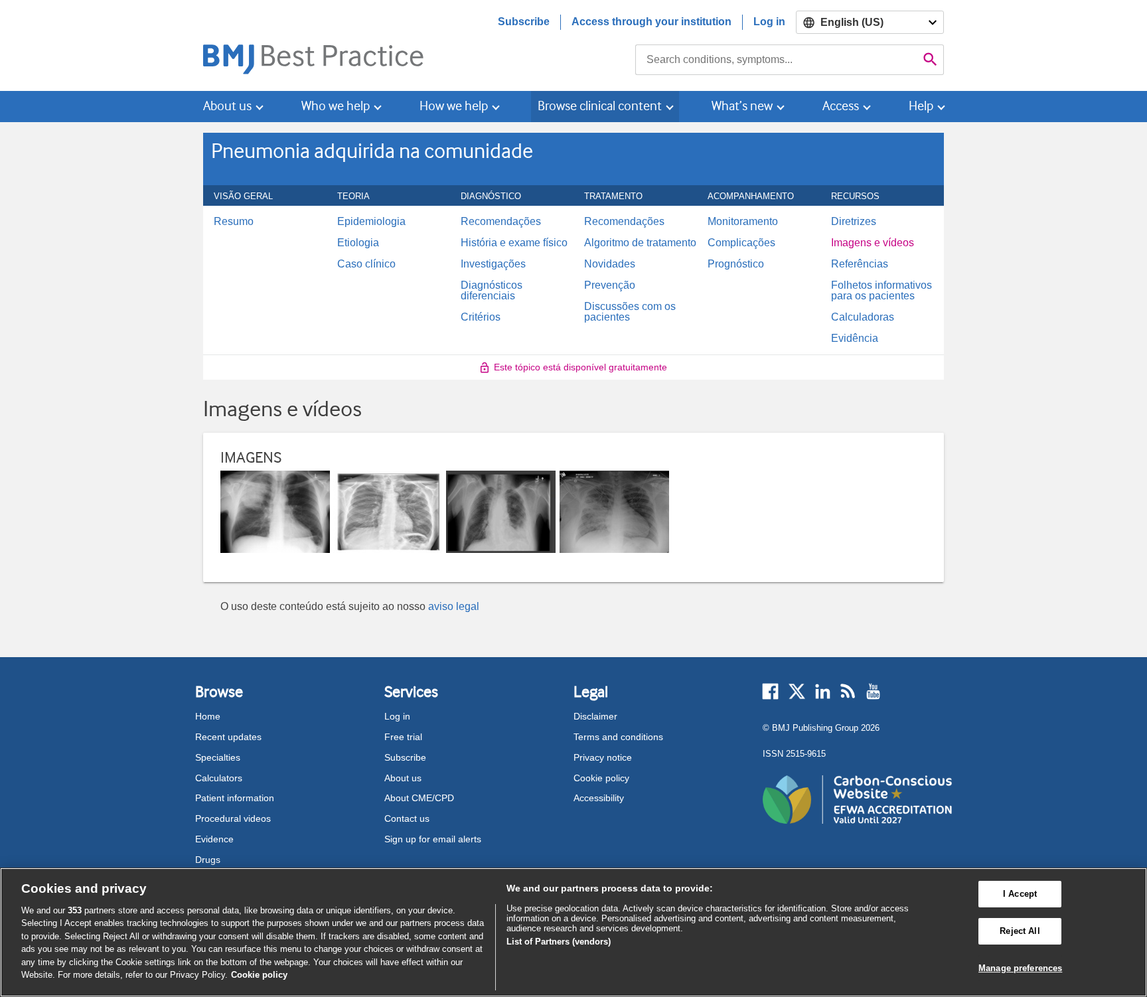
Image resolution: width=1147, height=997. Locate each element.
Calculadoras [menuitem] (862, 317)
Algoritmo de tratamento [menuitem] (640, 243)
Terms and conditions (618, 736)
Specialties (217, 757)
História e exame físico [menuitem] (514, 243)
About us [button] (227, 106)
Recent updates (228, 736)
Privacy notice (603, 757)
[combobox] (776, 59)
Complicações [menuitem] (741, 243)
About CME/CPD (419, 798)
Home (207, 716)
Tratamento (620, 196)
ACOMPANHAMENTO (758, 196)
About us (402, 778)
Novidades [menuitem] (609, 264)
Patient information (234, 798)
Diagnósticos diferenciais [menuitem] (491, 290)
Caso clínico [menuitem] (366, 264)
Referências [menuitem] (859, 264)
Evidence (214, 839)
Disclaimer (595, 716)
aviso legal (453, 606)
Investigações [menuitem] (493, 264)
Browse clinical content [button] (600, 106)
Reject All (1019, 931)
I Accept (1020, 894)
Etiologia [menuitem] (358, 243)
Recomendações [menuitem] (501, 221)
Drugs (207, 859)
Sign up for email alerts (432, 839)
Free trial (403, 736)
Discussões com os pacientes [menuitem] (630, 312)
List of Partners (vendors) (558, 942)
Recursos (862, 196)
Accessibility (599, 798)
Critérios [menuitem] (480, 317)
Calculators (218, 778)
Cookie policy (601, 778)
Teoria (360, 196)
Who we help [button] (335, 106)
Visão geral (250, 196)
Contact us (406, 818)
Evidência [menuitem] (854, 338)
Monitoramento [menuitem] (743, 221)
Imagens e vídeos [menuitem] (872, 243)
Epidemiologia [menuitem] (371, 221)
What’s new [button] (742, 106)
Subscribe (524, 21)
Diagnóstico (498, 196)
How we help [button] (454, 106)
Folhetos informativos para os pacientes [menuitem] (881, 290)
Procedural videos (233, 818)
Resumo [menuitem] (234, 221)
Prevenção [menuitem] (609, 285)
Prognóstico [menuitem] (736, 264)
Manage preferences (1020, 968)
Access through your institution (651, 21)
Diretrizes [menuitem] (853, 221)
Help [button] (921, 106)
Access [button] (840, 106)
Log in (769, 21)
